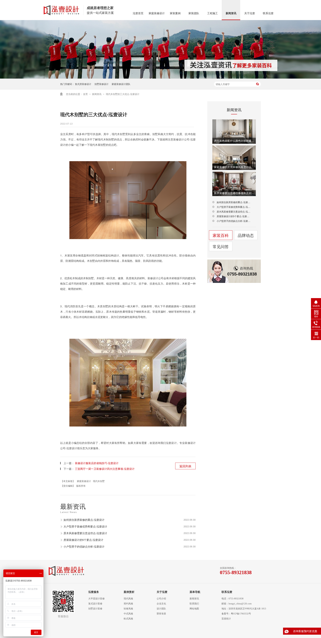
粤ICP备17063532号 (241, 613)
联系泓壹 (268, 13)
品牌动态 (246, 235)
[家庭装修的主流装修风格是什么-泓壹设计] (234, 157)
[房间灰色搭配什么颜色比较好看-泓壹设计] (234, 131)
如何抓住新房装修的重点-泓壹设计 (84, 520)
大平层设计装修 (96, 598)
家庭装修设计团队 (121, 84)
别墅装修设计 (101, 84)
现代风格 (128, 598)
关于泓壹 (249, 13)
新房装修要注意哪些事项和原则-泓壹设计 (234, 193)
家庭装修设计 (157, 13)
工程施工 (212, 13)
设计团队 (161, 608)
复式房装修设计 (83, 84)
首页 (85, 94)
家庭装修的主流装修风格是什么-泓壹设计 (234, 167)
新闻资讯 (231, 13)
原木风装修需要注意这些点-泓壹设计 (85, 533)
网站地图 (194, 608)
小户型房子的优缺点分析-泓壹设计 (84, 546)
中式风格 (128, 613)
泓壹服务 (93, 592)
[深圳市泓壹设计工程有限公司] (66, 571)
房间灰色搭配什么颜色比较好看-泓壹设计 (234, 141)
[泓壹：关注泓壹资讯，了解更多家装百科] (160, 49)
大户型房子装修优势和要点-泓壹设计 (85, 526)
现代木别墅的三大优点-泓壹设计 (122, 94)
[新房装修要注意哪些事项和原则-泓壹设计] (234, 184)
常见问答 (221, 246)
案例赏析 (129, 592)
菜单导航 (195, 592)
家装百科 (221, 235)
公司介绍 (161, 598)
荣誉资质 (161, 613)
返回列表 (185, 466)
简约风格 (128, 603)
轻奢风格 (128, 608)
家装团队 (193, 13)
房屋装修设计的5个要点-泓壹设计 (83, 540)
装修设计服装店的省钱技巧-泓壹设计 (97, 463)
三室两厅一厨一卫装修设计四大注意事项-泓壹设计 (105, 469)
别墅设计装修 (95, 608)
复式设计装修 (95, 603)
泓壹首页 (138, 13)
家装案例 (175, 13)
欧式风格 (128, 618)
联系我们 (194, 603)
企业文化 (161, 603)
